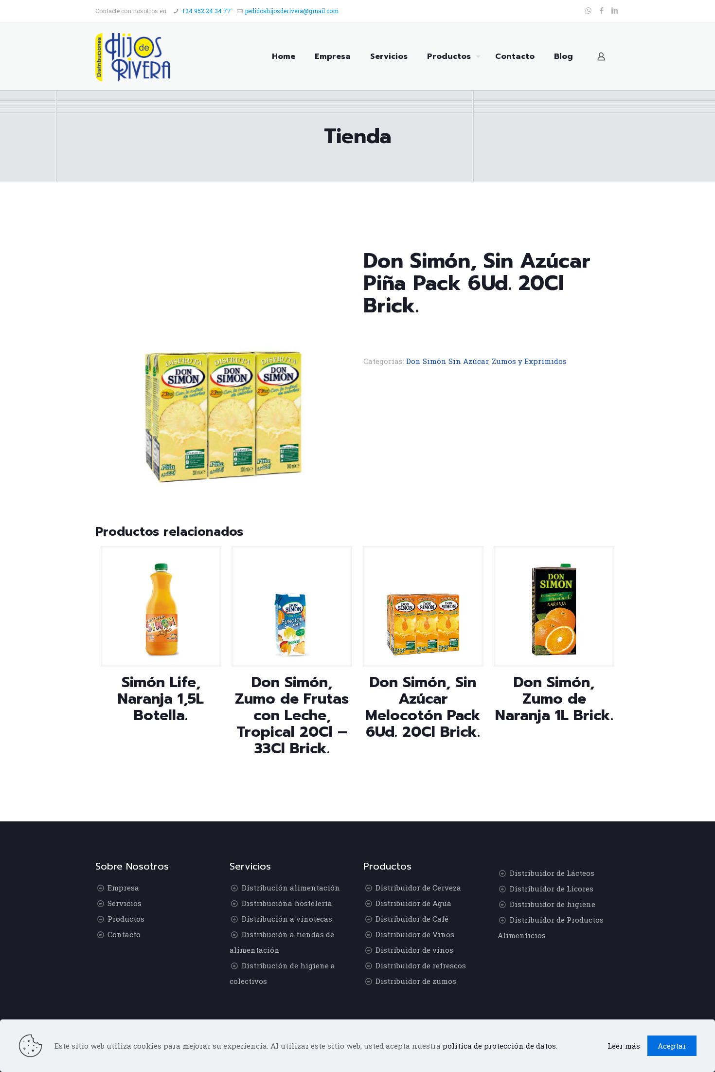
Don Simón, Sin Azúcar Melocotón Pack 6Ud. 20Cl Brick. (423, 707)
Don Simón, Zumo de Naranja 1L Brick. (554, 699)
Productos (125, 919)
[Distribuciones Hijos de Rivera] (132, 56)
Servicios (124, 903)
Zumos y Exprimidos (529, 361)
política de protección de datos (499, 1046)
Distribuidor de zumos (415, 981)
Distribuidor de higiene (552, 904)
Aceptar (672, 1046)
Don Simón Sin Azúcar (447, 361)
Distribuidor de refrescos (420, 965)
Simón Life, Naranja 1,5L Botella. (161, 699)
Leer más (624, 1046)
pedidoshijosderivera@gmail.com (292, 11)
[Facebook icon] (601, 10)
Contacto (124, 934)
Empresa (123, 887)
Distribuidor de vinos (414, 950)
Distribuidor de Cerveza (418, 887)
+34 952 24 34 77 (206, 11)
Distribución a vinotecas (287, 919)
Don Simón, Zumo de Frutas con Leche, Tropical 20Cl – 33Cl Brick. (292, 715)
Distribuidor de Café (411, 919)
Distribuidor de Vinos (414, 934)
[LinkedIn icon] (614, 10)
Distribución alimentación (291, 887)
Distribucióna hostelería (287, 903)
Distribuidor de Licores (551, 888)
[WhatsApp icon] (588, 10)
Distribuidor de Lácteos (552, 873)
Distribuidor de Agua (413, 903)
